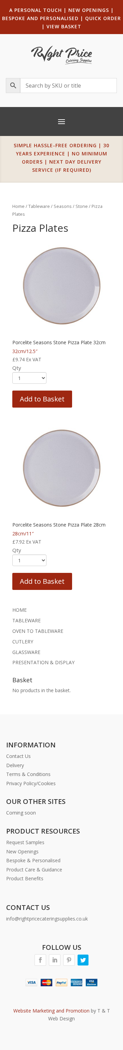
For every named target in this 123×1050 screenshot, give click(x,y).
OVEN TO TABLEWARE (37, 631)
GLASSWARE (26, 652)
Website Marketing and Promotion (51, 1010)
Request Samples (25, 842)
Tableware (39, 206)
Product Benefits (24, 878)
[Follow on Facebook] (40, 960)
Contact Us (18, 756)
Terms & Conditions (28, 774)
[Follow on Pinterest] (69, 960)
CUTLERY (22, 641)
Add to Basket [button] (42, 399)
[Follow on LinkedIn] (54, 960)
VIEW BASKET (63, 26)
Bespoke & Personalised (33, 860)
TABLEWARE (26, 620)
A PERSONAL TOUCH (35, 10)
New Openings (22, 851)
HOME (19, 610)
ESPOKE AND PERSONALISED (42, 18)
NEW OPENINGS (88, 10)
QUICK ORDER (103, 18)
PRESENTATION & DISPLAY (43, 662)
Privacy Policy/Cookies (31, 783)
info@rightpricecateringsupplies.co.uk (47, 918)
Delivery (15, 765)
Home (18, 206)
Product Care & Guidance (34, 869)
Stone (82, 206)
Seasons (63, 206)
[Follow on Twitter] (83, 960)
